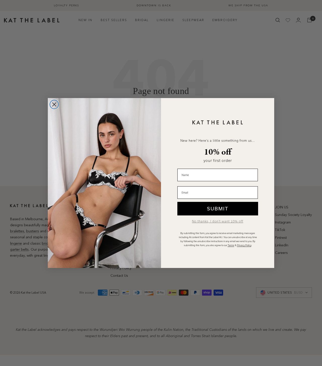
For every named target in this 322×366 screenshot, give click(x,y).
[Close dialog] (54, 104)
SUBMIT (217, 208)
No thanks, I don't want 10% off (217, 221)
